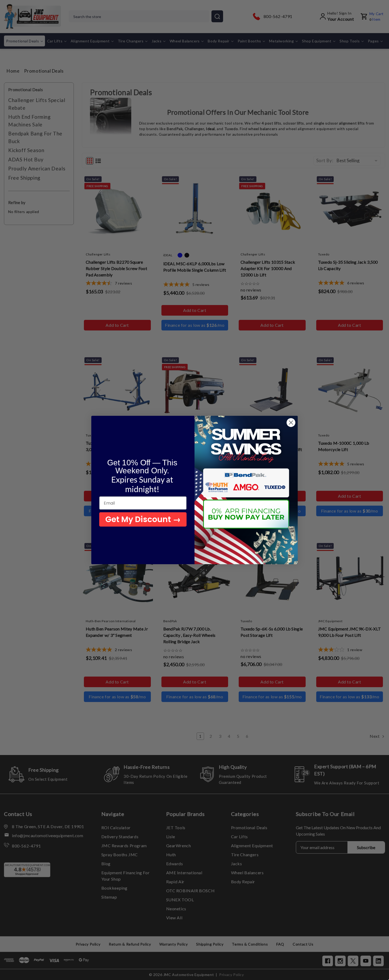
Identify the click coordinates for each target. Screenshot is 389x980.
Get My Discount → (143, 519)
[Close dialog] (291, 422)
